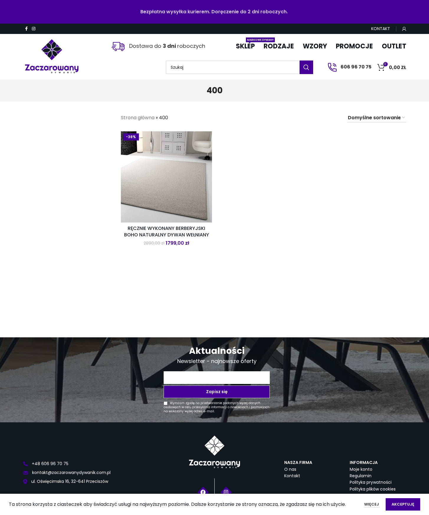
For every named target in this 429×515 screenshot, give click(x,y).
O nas (290, 469)
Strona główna (137, 117)
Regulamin (361, 476)
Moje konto (361, 469)
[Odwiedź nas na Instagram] (226, 492)
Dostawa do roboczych (166, 46)
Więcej (372, 504)
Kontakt (292, 476)
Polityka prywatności (371, 482)
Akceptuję (403, 504)
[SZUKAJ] (306, 67)
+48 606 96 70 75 (49, 464)
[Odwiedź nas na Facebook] (203, 492)
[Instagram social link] (33, 29)
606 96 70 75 (356, 66)
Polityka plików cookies (373, 489)
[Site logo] (52, 53)
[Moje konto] (404, 29)
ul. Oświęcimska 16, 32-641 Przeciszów (69, 481)
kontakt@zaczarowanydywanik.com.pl (71, 472)
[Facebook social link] (26, 29)
